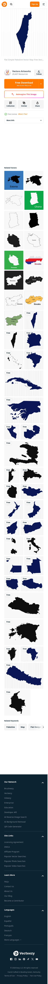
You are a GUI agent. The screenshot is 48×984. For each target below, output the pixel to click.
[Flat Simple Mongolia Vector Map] (15, 737)
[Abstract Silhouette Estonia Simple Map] (23, 939)
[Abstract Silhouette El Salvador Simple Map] (23, 912)
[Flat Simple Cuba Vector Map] (23, 581)
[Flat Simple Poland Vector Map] (32, 870)
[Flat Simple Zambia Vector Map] (15, 645)
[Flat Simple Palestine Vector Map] (13, 477)
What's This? (22, 114)
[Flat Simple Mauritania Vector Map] (13, 872)
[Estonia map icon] (13, 178)
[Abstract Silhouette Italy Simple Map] (13, 832)
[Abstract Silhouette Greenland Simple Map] (12, 960)
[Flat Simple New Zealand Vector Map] (13, 755)
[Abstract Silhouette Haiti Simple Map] (23, 667)
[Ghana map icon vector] (13, 238)
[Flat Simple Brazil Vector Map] (13, 557)
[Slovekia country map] (13, 358)
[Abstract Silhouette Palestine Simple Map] (13, 497)
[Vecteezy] (4, 4)
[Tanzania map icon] (13, 298)
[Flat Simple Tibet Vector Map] (15, 890)
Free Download (24, 84)
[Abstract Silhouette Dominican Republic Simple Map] (15, 705)
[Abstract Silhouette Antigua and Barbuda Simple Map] (13, 812)
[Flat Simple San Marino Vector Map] (32, 774)
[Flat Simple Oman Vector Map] (13, 775)
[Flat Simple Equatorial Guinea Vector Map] (13, 852)
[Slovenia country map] (13, 377)
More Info (10, 118)
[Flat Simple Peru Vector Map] (12, 629)
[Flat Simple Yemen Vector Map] (15, 794)
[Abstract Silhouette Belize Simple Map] (12, 689)
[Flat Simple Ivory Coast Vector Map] (13, 517)
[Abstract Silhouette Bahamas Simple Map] (13, 537)
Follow (39, 74)
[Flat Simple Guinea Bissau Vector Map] (23, 608)
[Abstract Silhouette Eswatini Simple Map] (12, 721)
